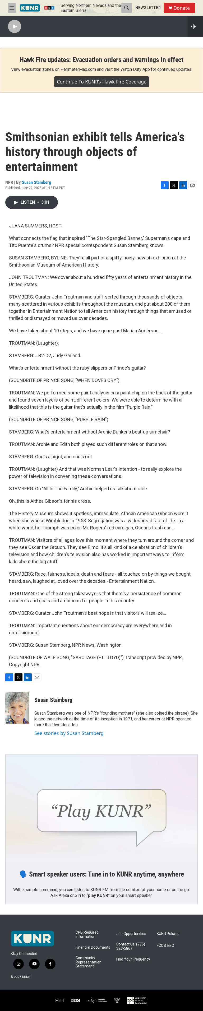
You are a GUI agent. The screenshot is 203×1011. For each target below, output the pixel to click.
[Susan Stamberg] (17, 708)
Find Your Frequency (133, 959)
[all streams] (195, 26)
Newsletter (148, 8)
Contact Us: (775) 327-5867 (130, 946)
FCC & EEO (165, 946)
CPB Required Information (87, 934)
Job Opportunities (131, 934)
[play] (14, 27)
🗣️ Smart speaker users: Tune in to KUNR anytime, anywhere (101, 874)
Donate (181, 8)
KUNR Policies (168, 934)
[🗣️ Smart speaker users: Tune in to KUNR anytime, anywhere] (101, 809)
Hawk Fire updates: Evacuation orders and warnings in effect (101, 60)
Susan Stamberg (36, 182)
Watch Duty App (135, 69)
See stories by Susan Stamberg (69, 733)
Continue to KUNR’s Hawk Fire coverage (101, 81)
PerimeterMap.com (78, 69)
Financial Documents (93, 947)
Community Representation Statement (89, 962)
